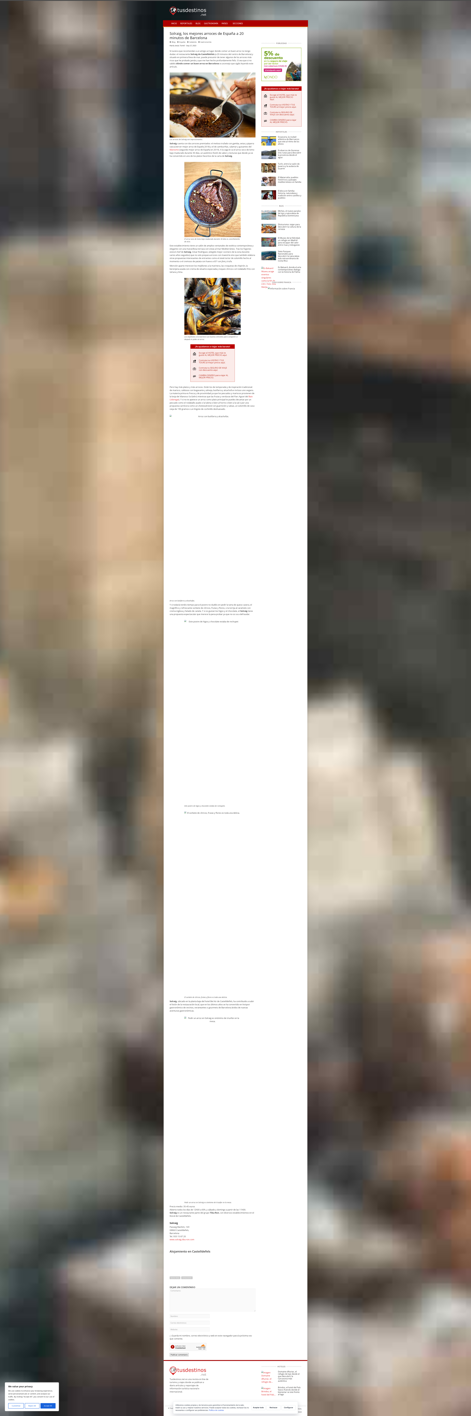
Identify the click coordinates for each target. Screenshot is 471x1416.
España (182, 42)
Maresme (174, 149)
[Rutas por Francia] (281, 288)
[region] (32, 1396)
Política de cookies (216, 1410)
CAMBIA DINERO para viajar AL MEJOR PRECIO (213, 376)
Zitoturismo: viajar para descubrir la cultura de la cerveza (289, 226)
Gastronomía (205, 42)
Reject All (32, 1406)
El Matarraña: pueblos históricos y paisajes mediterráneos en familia (289, 179)
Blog (173, 42)
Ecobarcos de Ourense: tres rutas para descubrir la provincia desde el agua (289, 154)
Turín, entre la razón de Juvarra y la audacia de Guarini (289, 166)
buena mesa (175, 1278)
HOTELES (281, 1366)
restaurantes (187, 1278)
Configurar (288, 1407)
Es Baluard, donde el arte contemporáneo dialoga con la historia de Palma (289, 269)
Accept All (48, 1406)
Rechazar (273, 1407)
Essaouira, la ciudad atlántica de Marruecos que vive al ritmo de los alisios (288, 140)
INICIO (174, 23)
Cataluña (192, 42)
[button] (298, 23)
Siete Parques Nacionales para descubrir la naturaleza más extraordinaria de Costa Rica (288, 256)
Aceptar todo (258, 1407)
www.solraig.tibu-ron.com (182, 1239)
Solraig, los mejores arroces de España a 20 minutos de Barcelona (207, 35)
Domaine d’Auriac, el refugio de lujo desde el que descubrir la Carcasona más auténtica (289, 1376)
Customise (16, 1406)
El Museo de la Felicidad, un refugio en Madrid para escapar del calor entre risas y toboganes (289, 241)
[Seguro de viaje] (281, 64)
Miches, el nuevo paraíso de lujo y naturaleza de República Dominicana (289, 213)
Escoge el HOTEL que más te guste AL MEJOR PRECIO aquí (213, 353)
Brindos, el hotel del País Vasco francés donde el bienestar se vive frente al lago (289, 1391)
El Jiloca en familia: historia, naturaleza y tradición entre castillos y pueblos (289, 194)
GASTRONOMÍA (211, 23)
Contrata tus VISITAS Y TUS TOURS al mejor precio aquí (212, 361)
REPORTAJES (186, 23)
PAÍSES (224, 24)
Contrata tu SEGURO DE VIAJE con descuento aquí (213, 368)
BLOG (198, 23)
